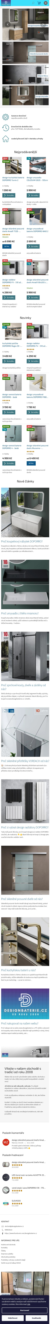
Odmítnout (12, 1318)
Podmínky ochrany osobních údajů (13, 1247)
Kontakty (4, 1235)
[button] (5, 24)
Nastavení (24, 1310)
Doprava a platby (7, 1241)
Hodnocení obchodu (8, 1232)
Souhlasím (36, 1318)
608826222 (8, 1217)
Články (3, 1238)
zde (28, 1304)
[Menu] (45, 3)
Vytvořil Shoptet (27, 1295)
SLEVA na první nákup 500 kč (11, 1250)
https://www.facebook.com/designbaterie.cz (21, 1221)
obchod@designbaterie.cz (14, 1214)
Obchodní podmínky (8, 1244)
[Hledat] (33, 3)
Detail (6, 243)
